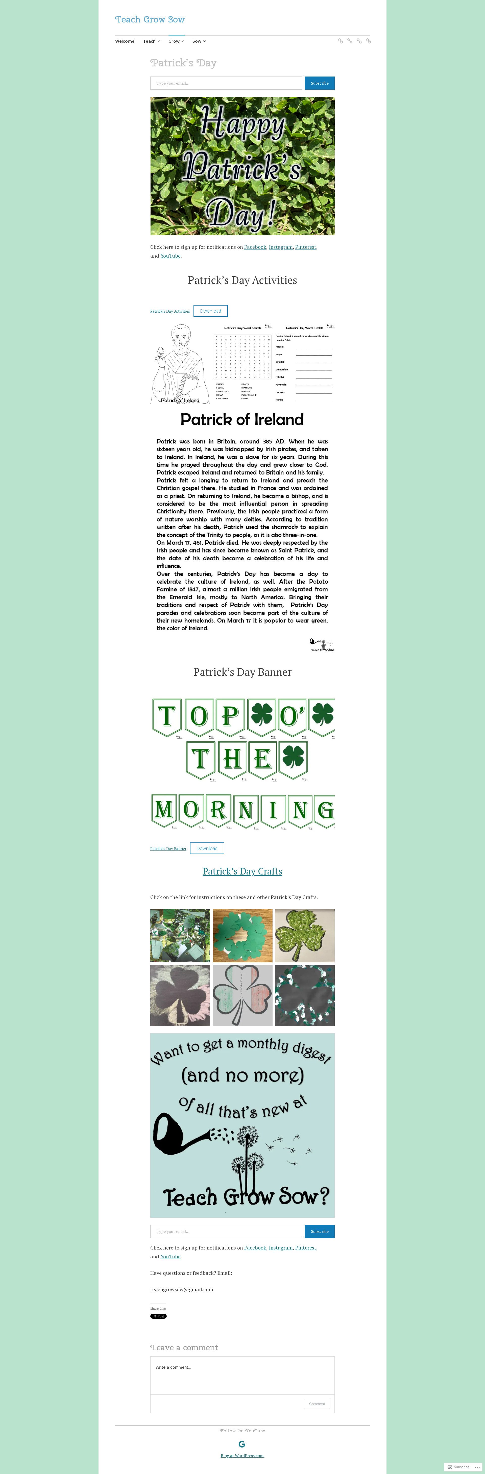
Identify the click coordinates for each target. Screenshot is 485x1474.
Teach (149, 41)
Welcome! (125, 41)
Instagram (281, 246)
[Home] (339, 38)
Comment (317, 1404)
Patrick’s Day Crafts (242, 871)
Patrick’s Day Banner (168, 848)
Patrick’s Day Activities (170, 311)
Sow (196, 41)
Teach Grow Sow (150, 19)
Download (210, 311)
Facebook (255, 246)
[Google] (242, 1444)
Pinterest (305, 246)
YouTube (170, 255)
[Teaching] (349, 38)
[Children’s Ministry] (368, 38)
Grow (174, 41)
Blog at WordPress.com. (242, 1455)
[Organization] (358, 38)
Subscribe (320, 83)
